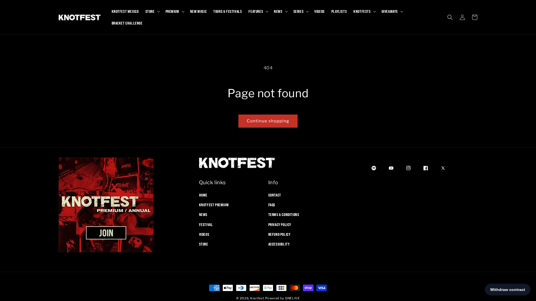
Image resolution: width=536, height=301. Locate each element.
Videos (204, 234)
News (203, 214)
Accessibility (279, 244)
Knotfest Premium (214, 205)
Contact (274, 195)
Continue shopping (268, 120)
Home (203, 195)
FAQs (271, 205)
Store (203, 244)
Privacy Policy (279, 224)
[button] (152, 11)
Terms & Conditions (283, 214)
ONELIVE (292, 298)
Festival (206, 224)
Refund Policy (279, 234)
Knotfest (257, 298)
